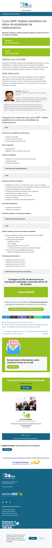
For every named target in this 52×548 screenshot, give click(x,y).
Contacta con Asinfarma (7, 486)
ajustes (10, 541)
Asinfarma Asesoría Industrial (8, 509)
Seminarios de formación (26, 322)
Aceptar (33, 538)
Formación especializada (11, 322)
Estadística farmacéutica (22, 324)
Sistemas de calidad (34, 327)
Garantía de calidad (35, 324)
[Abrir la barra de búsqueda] (50, 14)
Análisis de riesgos (9, 324)
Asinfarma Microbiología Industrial (9, 513)
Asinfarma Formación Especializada (10, 515)
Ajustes (41, 538)
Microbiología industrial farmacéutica (17, 327)
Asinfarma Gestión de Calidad (8, 511)
